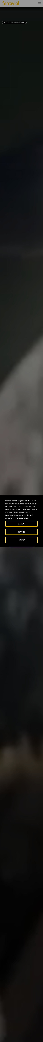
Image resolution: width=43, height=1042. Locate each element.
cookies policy (23, 518)
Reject (22, 540)
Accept (21, 524)
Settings (21, 532)
